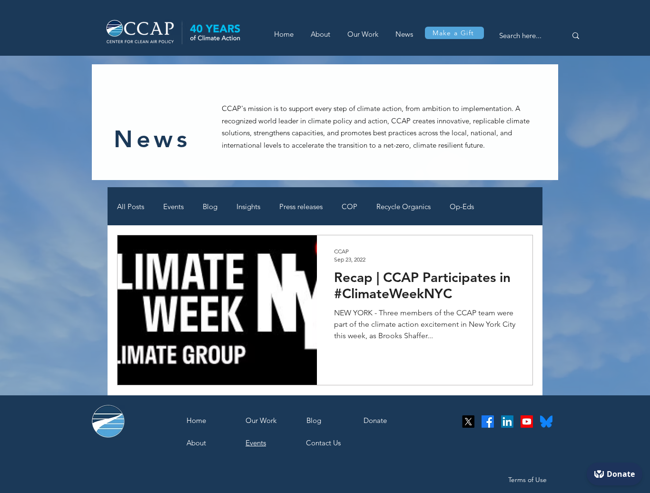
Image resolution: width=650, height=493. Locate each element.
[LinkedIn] (507, 421)
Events (173, 206)
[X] (468, 421)
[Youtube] (527, 421)
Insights (248, 206)
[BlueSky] (546, 421)
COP (349, 206)
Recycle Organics (403, 206)
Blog (210, 206)
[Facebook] (488, 421)
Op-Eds (462, 206)
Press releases (301, 206)
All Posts (130, 206)
